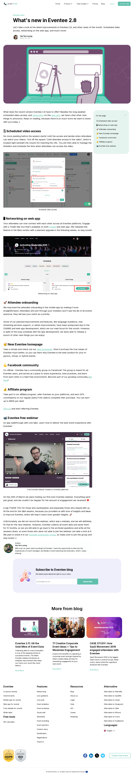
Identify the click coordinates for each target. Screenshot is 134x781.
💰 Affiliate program (104, 142)
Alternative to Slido (111, 708)
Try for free (124, 4)
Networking (41, 692)
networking (38, 115)
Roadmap (74, 717)
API (71, 708)
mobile (52, 227)
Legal (72, 700)
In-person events (10, 692)
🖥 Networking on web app (106, 125)
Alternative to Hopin (112, 700)
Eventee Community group (42, 534)
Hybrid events (8, 696)
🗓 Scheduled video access (106, 121)
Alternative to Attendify (113, 692)
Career (73, 712)
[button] (68, 3)
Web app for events (11, 704)
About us (74, 696)
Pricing (95, 4)
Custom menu (42, 729)
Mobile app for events (12, 700)
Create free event (120, 755)
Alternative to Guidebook (114, 721)
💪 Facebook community (106, 138)
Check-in (40, 742)
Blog (103, 4)
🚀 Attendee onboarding (106, 129)
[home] (10, 4)
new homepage (44, 349)
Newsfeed (41, 717)
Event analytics (43, 704)
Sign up (7, 408)
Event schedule (43, 708)
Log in (112, 4)
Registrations (42, 738)
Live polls (40, 700)
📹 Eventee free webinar (106, 146)
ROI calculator (9, 722)
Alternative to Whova (112, 712)
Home (57, 4)
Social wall (41, 712)
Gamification (42, 733)
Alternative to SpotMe (112, 696)
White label (7, 712)
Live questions (42, 696)
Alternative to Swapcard (113, 704)
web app (55, 115)
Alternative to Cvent (112, 717)
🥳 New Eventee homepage (107, 133)
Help (72, 704)
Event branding (43, 721)
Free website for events (12, 708)
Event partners (43, 725)
